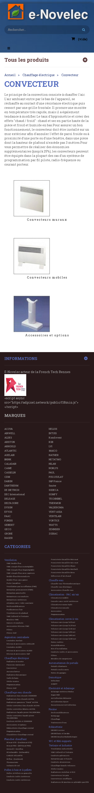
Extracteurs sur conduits (18, 596)
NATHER (54, 455)
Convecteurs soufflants (61, 779)
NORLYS (53, 468)
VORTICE (54, 520)
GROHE (8, 533)
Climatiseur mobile (59, 598)
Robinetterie (55, 726)
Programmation (13, 684)
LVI (50, 446)
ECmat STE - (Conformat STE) (19, 742)
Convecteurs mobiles (47, 277)
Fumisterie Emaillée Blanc (63, 566)
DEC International (14, 494)
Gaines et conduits (15, 623)
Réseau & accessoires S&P (18, 654)
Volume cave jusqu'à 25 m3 (63, 625)
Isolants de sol (13, 765)
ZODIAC (53, 533)
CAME (8, 468)
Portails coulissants (60, 669)
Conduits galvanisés (60, 755)
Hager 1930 (55, 695)
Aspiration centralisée (16, 637)
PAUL (52, 472)
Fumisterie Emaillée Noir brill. (64, 569)
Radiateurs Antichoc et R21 (63, 772)
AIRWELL (9, 433)
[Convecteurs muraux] (47, 198)
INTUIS (53, 433)
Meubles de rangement (61, 659)
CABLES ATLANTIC (15, 755)
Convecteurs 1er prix (60, 775)
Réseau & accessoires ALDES (19, 650)
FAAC (7, 516)
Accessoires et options (47, 335)
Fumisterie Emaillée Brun (63, 572)
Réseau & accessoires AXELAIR (21, 644)
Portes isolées (57, 642)
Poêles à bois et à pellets (17, 769)
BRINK (7, 459)
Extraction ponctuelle (16, 593)
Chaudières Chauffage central (20, 734)
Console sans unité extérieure (64, 601)
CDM (7, 476)
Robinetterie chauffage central (20, 728)
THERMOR (55, 503)
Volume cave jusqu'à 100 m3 (63, 639)
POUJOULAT (56, 476)
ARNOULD (10, 446)
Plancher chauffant (15, 739)
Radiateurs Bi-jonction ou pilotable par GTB (70, 782)
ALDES (8, 437)
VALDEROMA (56, 507)
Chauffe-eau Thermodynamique (65, 583)
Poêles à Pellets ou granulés (19, 773)
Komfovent (55, 437)
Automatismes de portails (63, 663)
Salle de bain (12, 678)
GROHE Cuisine (57, 730)
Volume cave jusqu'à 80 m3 (63, 635)
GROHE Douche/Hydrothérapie (64, 737)
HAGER (8, 538)
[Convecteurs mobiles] (47, 256)
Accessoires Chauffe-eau (62, 590)
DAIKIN (8, 481)
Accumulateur (13, 671)
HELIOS (53, 428)
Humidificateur (58, 645)
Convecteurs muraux (47, 220)
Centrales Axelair (14, 640)
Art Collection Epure (59, 702)
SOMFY (53, 494)
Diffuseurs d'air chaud (61, 576)
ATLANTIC (10, 450)
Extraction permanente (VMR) (20, 590)
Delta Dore (55, 681)
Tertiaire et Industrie (60, 745)
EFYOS (8, 511)
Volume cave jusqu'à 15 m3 (63, 622)
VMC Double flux (14, 563)
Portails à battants (59, 666)
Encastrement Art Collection (63, 705)
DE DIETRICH (11, 490)
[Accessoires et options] (47, 314)
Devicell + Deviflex (15, 749)
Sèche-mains (13, 681)
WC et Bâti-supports (60, 741)
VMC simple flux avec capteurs (21, 573)
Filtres (9, 630)
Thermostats (12, 762)
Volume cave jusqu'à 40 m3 (63, 629)
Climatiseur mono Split (61, 604)
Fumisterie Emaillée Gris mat (64, 563)
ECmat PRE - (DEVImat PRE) (19, 746)
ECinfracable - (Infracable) (18, 752)
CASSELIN (10, 472)
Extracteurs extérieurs (17, 600)
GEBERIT (9, 524)
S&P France (55, 481)
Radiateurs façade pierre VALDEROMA (23, 712)
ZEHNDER (54, 529)
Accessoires (56, 611)
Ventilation (10, 560)
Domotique (55, 677)
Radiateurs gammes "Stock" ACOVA (22, 702)
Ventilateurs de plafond (17, 613)
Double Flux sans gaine (17, 580)
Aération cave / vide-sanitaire (20, 603)
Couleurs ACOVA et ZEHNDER (19, 721)
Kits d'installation (59, 648)
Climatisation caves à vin (63, 618)
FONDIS (8, 520)
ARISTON (9, 442)
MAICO (53, 450)
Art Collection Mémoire (61, 698)
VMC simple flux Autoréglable (20, 566)
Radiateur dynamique (16, 675)
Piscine (53, 709)
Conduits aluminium (60, 762)
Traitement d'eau (59, 722)
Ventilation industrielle (62, 749)
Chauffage (55, 719)
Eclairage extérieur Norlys (62, 691)
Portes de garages (58, 673)
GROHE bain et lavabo (60, 733)
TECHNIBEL (55, 498)
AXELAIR (9, 455)
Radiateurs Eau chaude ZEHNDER (22, 696)
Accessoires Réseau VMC (18, 626)
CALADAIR (10, 463)
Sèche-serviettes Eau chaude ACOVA (23, 705)
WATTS (53, 524)
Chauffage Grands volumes (63, 765)
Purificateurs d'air (15, 609)
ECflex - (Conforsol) (15, 759)
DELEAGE (9, 498)
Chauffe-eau (56, 580)
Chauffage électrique (16, 658)
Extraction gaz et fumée (61, 759)
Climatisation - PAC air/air (64, 594)
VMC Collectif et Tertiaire (18, 616)
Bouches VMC (13, 619)
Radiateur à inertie (15, 661)
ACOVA (8, 428)
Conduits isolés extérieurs (18, 780)
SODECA (53, 490)
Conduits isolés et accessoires (64, 652)
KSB (51, 442)
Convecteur (12, 668)
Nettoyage (55, 716)
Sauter (52, 485)
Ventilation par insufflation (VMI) (22, 586)
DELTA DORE (11, 503)
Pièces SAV (12, 633)
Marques (14, 415)
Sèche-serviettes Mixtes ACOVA (21, 709)
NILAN (52, 463)
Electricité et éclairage (61, 688)
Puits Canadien (14, 583)
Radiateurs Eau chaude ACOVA (20, 699)
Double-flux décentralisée (18, 576)
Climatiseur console (60, 608)
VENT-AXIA (55, 511)
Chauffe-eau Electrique (61, 587)
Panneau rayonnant (16, 665)
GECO (7, 529)
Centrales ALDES (14, 647)
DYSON (8, 507)
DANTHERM (11, 485)
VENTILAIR (55, 516)
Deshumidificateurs (16, 606)
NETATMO (55, 459)
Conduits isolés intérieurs (18, 776)
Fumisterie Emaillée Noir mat (64, 559)
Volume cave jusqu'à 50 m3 (63, 632)
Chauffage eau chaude (17, 692)
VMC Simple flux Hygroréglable (20, 570)
